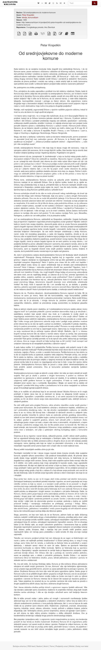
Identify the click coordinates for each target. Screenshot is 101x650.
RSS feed (31, 646)
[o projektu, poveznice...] (42, 3)
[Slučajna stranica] (60, 3)
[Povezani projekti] (46, 3)
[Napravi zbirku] (49, 3)
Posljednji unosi (62, 646)
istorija (24, 17)
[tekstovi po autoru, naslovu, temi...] (38, 3)
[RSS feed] (57, 3)
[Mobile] (53, 3)
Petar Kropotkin (28, 15)
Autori (46, 646)
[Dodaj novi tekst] (64, 3)
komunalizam (33, 17)
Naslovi (39, 646)
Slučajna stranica (19, 646)
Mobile (71, 646)
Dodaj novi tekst (82, 646)
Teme (52, 646)
